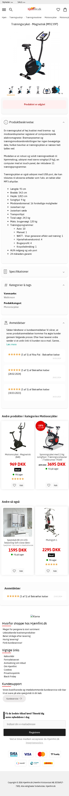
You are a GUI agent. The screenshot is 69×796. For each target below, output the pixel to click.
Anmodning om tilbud (15, 663)
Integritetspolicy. (34, 742)
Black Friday (10, 676)
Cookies (8, 669)
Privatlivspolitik (12, 673)
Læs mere (11, 344)
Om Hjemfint (10, 666)
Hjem (4, 17)
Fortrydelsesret (11, 659)
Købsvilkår (9, 656)
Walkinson (9, 297)
